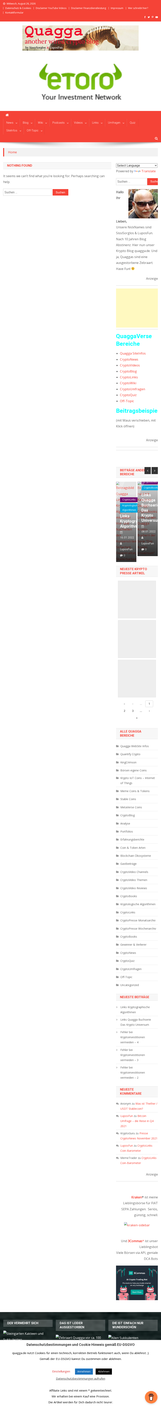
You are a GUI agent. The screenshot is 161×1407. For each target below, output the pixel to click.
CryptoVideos (130, 365)
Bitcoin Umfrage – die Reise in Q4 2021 (137, 1121)
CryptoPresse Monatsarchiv (138, 920)
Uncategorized (129, 985)
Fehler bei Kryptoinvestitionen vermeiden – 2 (132, 1072)
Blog (25, 122)
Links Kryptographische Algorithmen (126, 521)
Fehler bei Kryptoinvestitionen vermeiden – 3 (132, 1055)
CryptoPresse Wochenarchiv (138, 928)
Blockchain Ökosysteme (135, 856)
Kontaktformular (14, 12)
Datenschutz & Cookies (18, 8)
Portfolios (126, 831)
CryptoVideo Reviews (133, 888)
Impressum (117, 8)
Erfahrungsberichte (132, 839)
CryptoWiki (128, 383)
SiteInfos (11, 130)
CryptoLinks (129, 377)
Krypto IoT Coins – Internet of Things (137, 780)
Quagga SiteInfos (133, 353)
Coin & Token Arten (132, 848)
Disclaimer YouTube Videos (51, 8)
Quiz (132, 122)
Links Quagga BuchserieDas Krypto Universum (147, 508)
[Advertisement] (137, 308)
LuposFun (126, 549)
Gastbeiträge (128, 864)
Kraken (136, 1197)
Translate (148, 171)
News (9, 122)
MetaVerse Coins (131, 807)
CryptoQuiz (128, 395)
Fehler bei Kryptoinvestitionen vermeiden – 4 (132, 1037)
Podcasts (58, 122)
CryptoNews (129, 359)
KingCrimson (128, 762)
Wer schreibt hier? (138, 8)
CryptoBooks (151, 487)
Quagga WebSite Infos (134, 746)
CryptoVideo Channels (134, 872)
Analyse (125, 823)
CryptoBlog (128, 371)
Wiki (40, 122)
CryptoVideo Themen (133, 880)
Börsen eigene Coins (133, 770)
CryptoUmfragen (132, 389)
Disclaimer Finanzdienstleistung (88, 8)
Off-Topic (32, 130)
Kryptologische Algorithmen (130, 508)
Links (95, 122)
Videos (78, 122)
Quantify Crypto (130, 754)
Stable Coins (128, 799)
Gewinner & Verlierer (133, 944)
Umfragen (114, 122)
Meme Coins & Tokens (135, 791)
